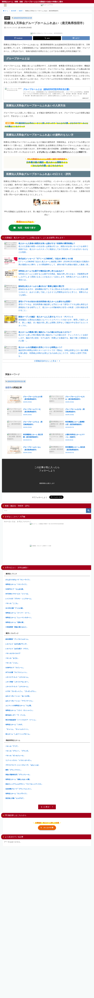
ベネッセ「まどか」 (12, 658)
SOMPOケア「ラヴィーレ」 (15, 667)
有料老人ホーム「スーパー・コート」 (18, 613)
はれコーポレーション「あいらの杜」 (18, 696)
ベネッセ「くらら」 (12, 663)
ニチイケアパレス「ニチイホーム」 (17, 677)
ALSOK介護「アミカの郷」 (15, 608)
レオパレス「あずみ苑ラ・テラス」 (17, 648)
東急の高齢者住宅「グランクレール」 (18, 774)
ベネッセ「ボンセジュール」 (15, 755)
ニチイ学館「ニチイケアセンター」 (17, 682)
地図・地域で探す (27, 228)
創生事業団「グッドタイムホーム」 (17, 639)
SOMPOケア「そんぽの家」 (15, 589)
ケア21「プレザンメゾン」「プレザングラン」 (21, 691)
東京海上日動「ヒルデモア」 (15, 798)
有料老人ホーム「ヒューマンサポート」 (19, 617)
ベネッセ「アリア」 (12, 746)
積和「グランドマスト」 (14, 770)
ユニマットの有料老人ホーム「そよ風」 (19, 705)
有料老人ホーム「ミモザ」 (14, 724)
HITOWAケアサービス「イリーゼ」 (17, 594)
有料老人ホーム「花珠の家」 (15, 622)
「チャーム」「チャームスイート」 (17, 729)
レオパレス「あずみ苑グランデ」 (17, 644)
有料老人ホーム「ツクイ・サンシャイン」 (20, 710)
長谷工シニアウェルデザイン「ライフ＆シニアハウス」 (24, 784)
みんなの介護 (48, 827)
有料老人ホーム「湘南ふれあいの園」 (18, 779)
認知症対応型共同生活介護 (23, 18)
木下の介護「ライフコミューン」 (17, 672)
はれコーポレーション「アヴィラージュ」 (20, 701)
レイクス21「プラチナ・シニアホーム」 (19, 598)
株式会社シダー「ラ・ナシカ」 (16, 715)
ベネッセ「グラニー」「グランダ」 (17, 751)
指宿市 (7, 18)
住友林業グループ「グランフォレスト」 (19, 789)
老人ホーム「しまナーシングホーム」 (18, 734)
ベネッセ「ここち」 (12, 603)
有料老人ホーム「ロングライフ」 (17, 793)
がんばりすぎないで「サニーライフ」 (18, 579)
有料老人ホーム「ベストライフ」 (17, 584)
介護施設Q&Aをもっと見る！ (46, 361)
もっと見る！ (46, 807)
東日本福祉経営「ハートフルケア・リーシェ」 (21, 720)
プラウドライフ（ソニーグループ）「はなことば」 (23, 765)
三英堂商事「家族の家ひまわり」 (17, 627)
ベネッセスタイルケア (13, 653)
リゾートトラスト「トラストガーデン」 (19, 760)
